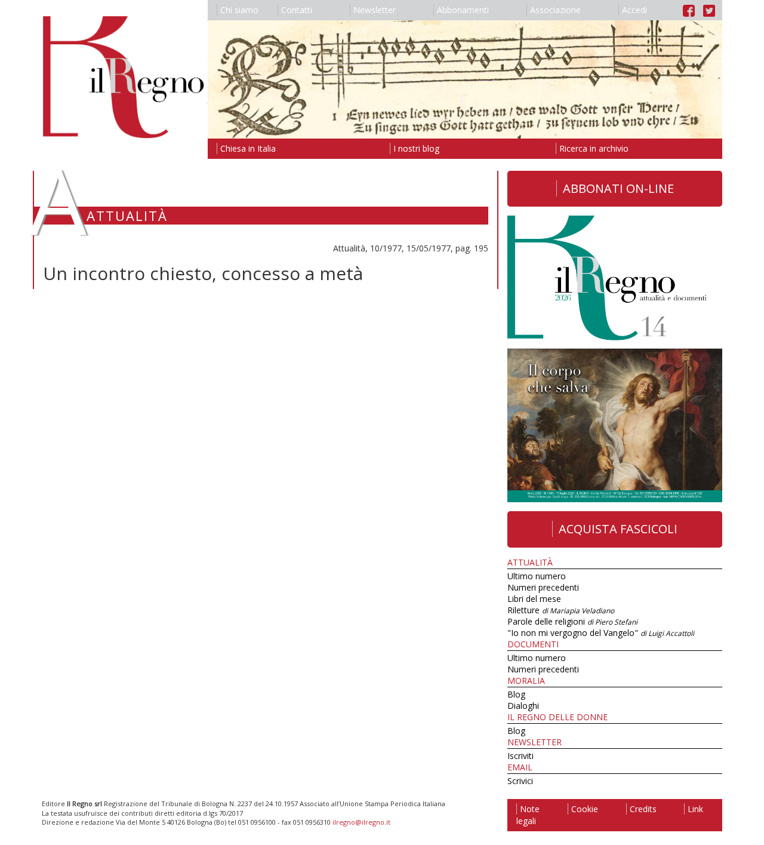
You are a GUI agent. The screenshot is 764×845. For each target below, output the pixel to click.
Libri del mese (534, 598)
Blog (516, 694)
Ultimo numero (536, 576)
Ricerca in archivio (594, 148)
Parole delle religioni (572, 621)
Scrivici (520, 780)
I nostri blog (416, 148)
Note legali (528, 814)
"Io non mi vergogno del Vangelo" (600, 632)
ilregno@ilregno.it (361, 822)
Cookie (584, 809)
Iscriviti (520, 755)
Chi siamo (239, 10)
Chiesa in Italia (248, 148)
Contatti (296, 10)
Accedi (634, 10)
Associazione (555, 10)
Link (695, 809)
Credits (643, 809)
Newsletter (374, 10)
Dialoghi (523, 705)
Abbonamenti (463, 10)
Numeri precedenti (543, 587)
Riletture (560, 610)
